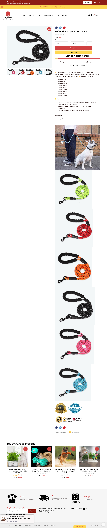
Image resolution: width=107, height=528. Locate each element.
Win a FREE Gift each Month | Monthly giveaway (53, 7)
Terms (9, 525)
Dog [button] (24, 15)
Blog (57, 15)
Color (56, 40)
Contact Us (64, 15)
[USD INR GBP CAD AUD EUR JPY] (97, 15)
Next (50, 72)
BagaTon (97, 525)
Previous (9, 72)
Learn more (96, 2)
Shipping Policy (27, 525)
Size (72, 40)
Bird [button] (40, 15)
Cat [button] (30, 15)
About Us (45, 525)
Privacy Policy (17, 525)
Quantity (89, 40)
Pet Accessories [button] (49, 15)
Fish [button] (34, 15)
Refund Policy (37, 525)
